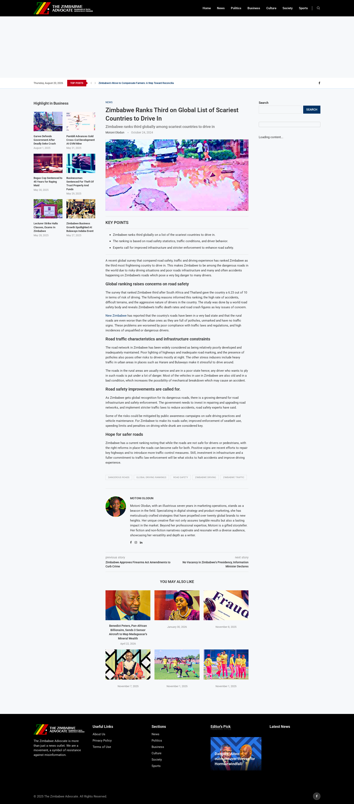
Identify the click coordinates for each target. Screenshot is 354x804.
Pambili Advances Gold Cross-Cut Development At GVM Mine (80, 140)
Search (263, 103)
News (221, 8)
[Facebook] (319, 83)
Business (253, 8)
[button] (91, 83)
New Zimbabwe (116, 315)
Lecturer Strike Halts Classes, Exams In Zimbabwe (46, 227)
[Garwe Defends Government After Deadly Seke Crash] (48, 121)
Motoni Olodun (115, 132)
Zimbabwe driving (205, 477)
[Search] (318, 8)
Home (207, 8)
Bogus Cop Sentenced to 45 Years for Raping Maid (48, 181)
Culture (271, 8)
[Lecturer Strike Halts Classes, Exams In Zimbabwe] (48, 208)
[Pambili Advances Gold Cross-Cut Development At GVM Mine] (80, 121)
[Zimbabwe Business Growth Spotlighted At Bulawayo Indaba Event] (80, 208)
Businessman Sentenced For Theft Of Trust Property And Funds (80, 183)
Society (288, 8)
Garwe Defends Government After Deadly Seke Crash (45, 140)
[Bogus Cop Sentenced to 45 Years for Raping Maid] (48, 163)
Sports (303, 8)
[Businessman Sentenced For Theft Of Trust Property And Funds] (80, 163)
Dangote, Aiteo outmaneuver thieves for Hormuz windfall (235, 759)
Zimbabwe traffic (233, 477)
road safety (180, 477)
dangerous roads (118, 477)
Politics (236, 8)
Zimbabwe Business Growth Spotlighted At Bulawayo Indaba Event (79, 227)
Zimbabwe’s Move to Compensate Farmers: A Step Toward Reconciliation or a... (142, 83)
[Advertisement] (177, 47)
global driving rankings (151, 477)
